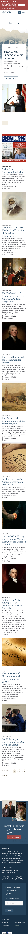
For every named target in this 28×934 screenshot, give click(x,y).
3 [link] (24, 771)
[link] (4, 776)
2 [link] (19, 771)
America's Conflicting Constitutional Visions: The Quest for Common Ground (14, 540)
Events (17, 926)
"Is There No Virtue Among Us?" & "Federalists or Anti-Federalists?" (12, 604)
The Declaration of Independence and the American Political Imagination (13, 297)
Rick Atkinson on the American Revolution (12, 170)
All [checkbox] (5, 123)
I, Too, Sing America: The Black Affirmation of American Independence (13, 231)
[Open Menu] (19, 12)
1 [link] (14, 771)
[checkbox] (12, 123)
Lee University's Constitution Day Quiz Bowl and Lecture (13, 742)
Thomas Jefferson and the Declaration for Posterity (13, 360)
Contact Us (5, 926)
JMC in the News (20, 922)
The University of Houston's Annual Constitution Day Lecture (11, 677)
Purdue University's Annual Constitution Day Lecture (12, 482)
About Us (5, 922)
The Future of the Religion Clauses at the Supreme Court (13, 421)
